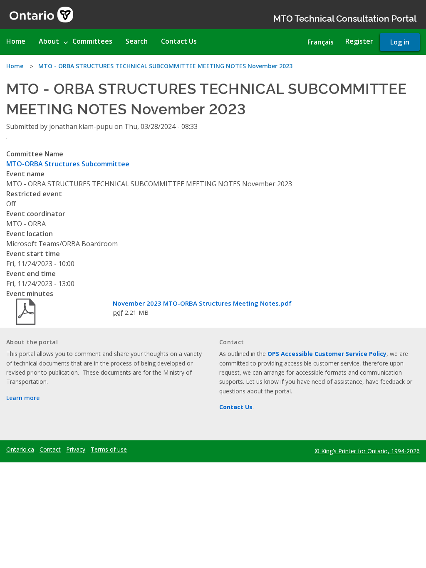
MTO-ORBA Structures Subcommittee (67, 163)
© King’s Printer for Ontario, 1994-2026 (367, 451)
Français (320, 42)
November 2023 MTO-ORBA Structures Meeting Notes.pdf (202, 303)
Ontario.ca (20, 449)
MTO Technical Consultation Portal (344, 18)
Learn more (23, 398)
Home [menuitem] (15, 41)
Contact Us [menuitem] (179, 41)
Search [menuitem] (137, 41)
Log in (399, 42)
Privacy (75, 449)
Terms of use (109, 449)
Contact (50, 449)
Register (359, 41)
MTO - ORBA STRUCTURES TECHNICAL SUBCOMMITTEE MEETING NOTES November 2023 (165, 66)
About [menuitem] (49, 41)
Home (14, 66)
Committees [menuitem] (92, 41)
